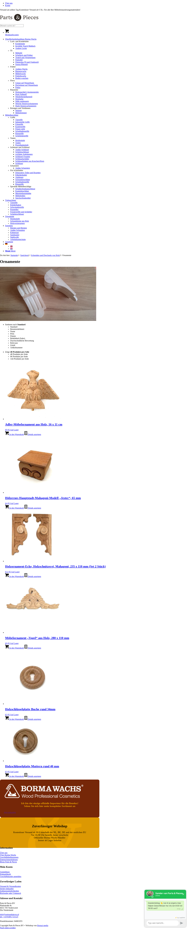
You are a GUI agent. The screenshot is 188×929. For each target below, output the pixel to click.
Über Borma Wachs (8, 855)
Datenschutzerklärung (9, 860)
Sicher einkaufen (7, 889)
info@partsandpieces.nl (9, 914)
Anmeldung (5, 872)
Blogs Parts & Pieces (8, 862)
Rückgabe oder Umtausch (10, 893)
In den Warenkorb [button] (16, 434)
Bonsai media (42, 925)
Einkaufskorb (5, 874)
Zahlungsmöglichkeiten (9, 891)
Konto (7, 5)
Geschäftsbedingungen (9, 857)
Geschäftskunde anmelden (10, 876)
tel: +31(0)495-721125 (9, 917)
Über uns (9, 3)
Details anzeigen (34, 434)
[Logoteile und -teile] (19, 23)
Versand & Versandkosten (10, 886)
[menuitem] (96, 3)
